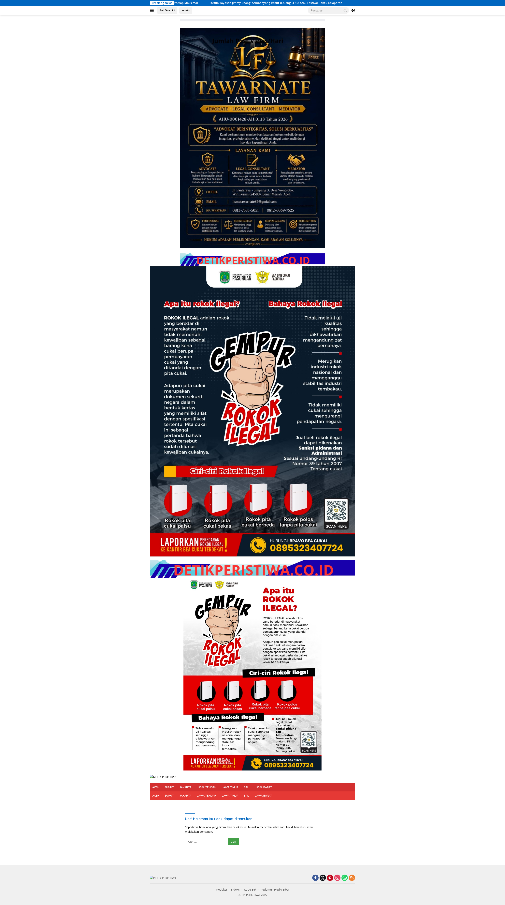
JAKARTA (185, 787)
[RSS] (352, 878)
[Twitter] (323, 878)
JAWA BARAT (263, 787)
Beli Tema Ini (167, 10)
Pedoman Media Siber (275, 889)
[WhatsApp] (344, 878)
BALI (246, 787)
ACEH (155, 787)
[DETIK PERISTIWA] (163, 776)
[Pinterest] (330, 878)
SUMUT (169, 787)
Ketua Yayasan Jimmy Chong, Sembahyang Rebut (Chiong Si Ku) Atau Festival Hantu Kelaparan (183, 3)
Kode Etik (250, 889)
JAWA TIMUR (230, 787)
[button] (345, 10)
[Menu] (152, 10)
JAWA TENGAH (206, 787)
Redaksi (221, 889)
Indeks (186, 10)
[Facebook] (315, 878)
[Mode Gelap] (353, 10)
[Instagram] (337, 878)
